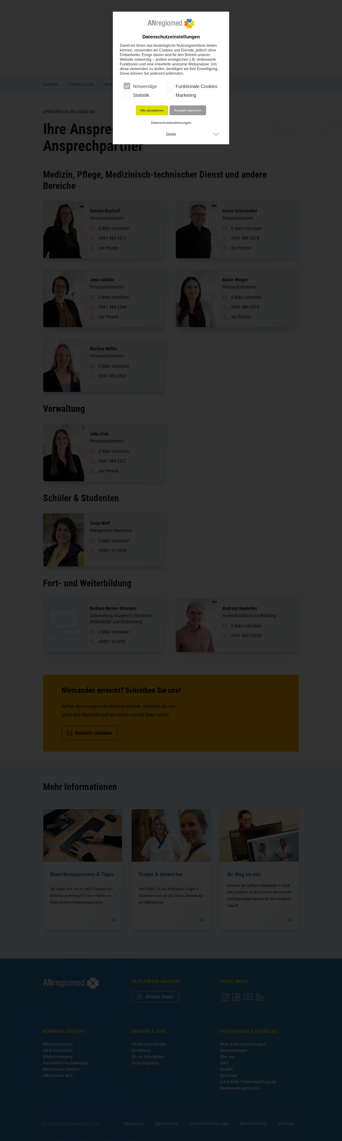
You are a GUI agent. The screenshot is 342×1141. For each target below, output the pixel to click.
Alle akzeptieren (152, 110)
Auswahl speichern (188, 110)
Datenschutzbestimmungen (171, 123)
